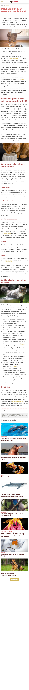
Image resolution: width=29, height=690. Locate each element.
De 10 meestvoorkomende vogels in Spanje (12, 555)
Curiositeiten (4, 436)
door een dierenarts (18, 401)
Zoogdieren (4, 456)
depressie (16, 130)
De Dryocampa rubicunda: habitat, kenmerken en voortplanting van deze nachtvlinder (13, 534)
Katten (7, 5)
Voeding (3, 5)
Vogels (3, 552)
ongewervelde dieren (6, 531)
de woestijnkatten (13, 58)
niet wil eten (8, 260)
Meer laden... (14, 579)
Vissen (2, 475)
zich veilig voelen (6, 233)
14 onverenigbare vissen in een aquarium (14, 477)
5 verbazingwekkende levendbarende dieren (13, 458)
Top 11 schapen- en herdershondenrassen (8, 574)
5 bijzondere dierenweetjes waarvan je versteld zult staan (14, 439)
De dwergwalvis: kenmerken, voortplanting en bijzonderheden (12, 495)
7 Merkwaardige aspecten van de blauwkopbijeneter (12, 514)
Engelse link (17, 366)
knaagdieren (20, 79)
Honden (3, 572)
